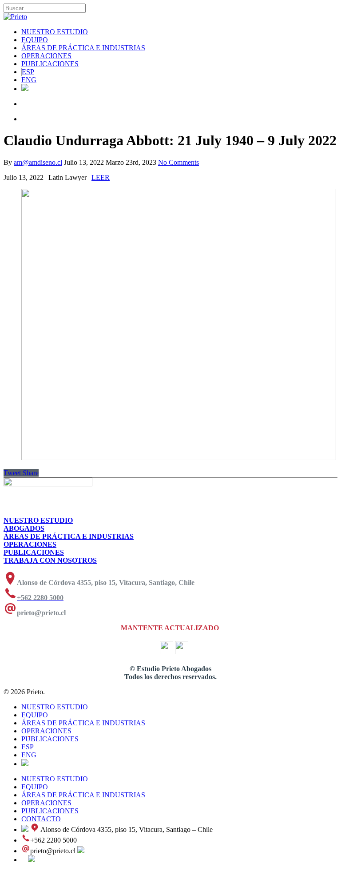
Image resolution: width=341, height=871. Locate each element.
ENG (28, 80)
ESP (28, 72)
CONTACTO (41, 819)
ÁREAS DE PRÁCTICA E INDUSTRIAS (83, 48)
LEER (100, 177)
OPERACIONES (46, 56)
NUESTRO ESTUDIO (54, 32)
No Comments (178, 162)
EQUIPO (34, 40)
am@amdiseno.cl (38, 162)
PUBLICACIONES (50, 64)
